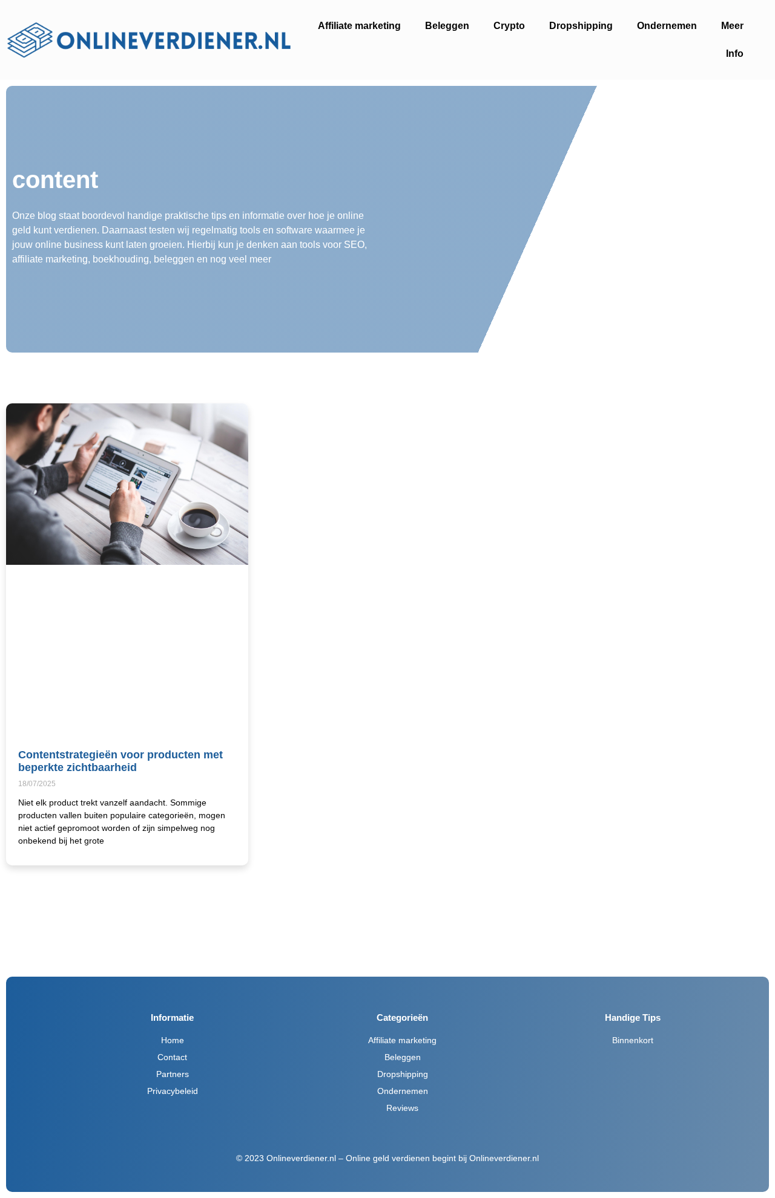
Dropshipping (581, 26)
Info (735, 53)
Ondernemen (667, 26)
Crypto (509, 26)
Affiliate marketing (359, 26)
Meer (732, 26)
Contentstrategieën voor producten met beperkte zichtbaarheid (120, 761)
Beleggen (447, 26)
